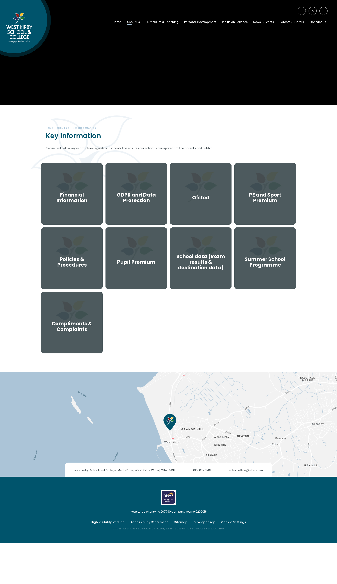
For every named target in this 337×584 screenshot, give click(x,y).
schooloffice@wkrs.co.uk (246, 470)
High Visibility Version (107, 522)
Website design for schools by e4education (195, 528)
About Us (63, 128)
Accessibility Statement (149, 522)
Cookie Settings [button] (233, 522)
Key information (84, 128)
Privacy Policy (204, 522)
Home (49, 128)
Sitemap (180, 522)
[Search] (324, 11)
